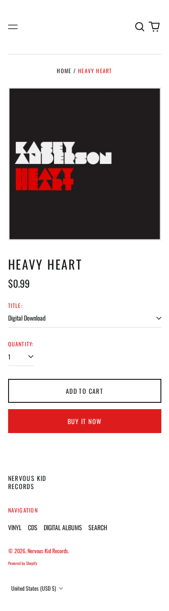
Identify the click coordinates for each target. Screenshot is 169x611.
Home (64, 70)
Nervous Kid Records (27, 482)
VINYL (15, 527)
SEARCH (97, 527)
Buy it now (85, 421)
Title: (15, 305)
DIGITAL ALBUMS (63, 527)
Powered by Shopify (22, 563)
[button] (140, 27)
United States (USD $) (34, 588)
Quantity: (21, 344)
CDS (32, 527)
